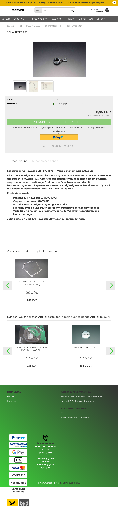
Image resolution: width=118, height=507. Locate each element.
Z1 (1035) (6, 19)
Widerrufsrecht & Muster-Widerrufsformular (81, 396)
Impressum (12, 401)
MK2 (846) (70, 19)
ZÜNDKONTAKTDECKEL (86, 347)
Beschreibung (18, 161)
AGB (63, 413)
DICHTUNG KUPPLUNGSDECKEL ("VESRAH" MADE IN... (32, 348)
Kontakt (11, 396)
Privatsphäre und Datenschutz (75, 417)
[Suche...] (72, 10)
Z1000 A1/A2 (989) (39, 19)
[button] (7, 285)
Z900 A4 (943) (20, 19)
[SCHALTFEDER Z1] (59, 58)
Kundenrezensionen (45, 161)
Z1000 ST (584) (86, 19)
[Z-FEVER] (18, 10)
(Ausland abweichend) (74, 104)
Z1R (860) (101, 19)
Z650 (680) (56, 19)
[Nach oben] (110, 502)
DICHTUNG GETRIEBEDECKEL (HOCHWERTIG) (32, 283)
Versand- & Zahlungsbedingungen (77, 401)
